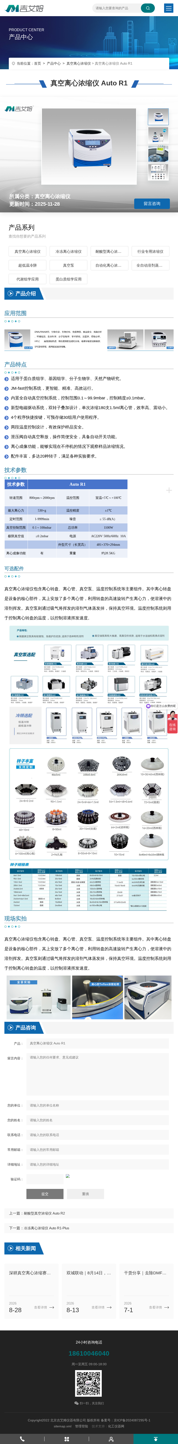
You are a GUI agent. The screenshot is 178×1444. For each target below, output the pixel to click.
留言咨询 (152, 203)
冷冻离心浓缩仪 (69, 251)
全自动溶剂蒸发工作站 (153, 265)
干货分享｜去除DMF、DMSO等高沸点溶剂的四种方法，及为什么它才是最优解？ (146, 1273)
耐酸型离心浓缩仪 (110, 251)
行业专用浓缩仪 (150, 251)
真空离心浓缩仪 (79, 63)
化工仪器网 (116, 1426)
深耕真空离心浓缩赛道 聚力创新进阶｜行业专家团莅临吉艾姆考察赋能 (31, 1273)
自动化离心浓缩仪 (110, 265)
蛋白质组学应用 (69, 279)
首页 (37, 63)
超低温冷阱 (27, 265)
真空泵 (68, 265)
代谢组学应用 (27, 279)
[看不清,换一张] (89, 1176)
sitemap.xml (62, 1426)
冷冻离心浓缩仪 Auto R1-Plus (46, 1228)
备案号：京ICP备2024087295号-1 (125, 1420)
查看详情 (40, 1307)
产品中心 (54, 63)
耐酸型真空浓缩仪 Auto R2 (44, 1213)
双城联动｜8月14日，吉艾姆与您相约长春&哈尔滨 (89, 1273)
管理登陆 (81, 1426)
